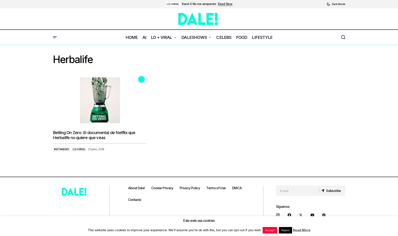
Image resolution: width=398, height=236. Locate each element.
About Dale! (136, 188)
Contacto (134, 200)
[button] (336, 4)
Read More (301, 230)
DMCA (237, 188)
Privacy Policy (190, 188)
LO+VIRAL (173, 4)
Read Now (225, 4)
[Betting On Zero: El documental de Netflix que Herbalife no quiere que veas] (100, 100)
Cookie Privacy (162, 188)
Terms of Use (216, 188)
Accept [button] (270, 230)
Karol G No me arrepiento (199, 4)
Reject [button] (285, 230)
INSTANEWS (61, 149)
